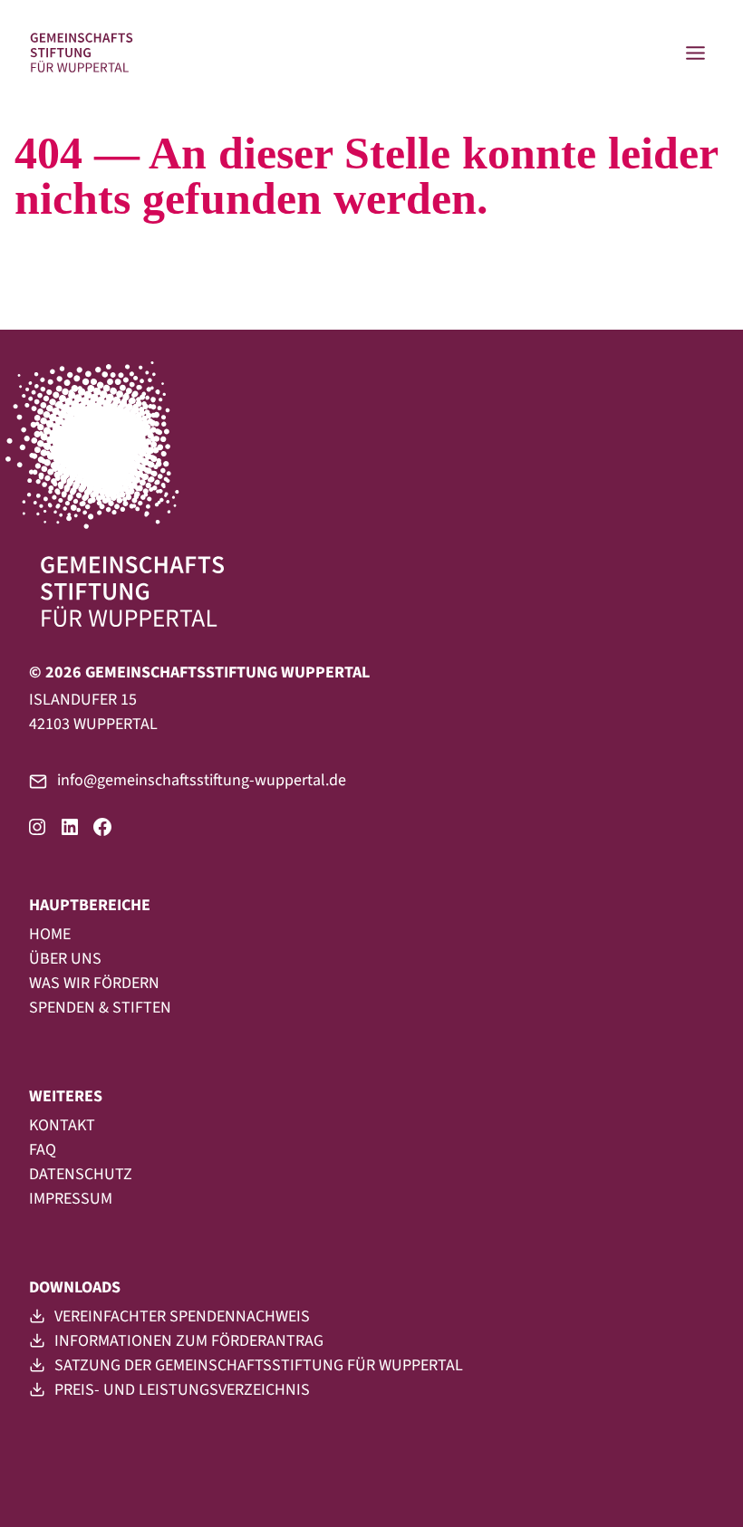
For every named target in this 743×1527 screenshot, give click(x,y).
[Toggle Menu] (695, 53)
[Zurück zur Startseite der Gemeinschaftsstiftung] (140, 494)
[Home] (81, 52)
